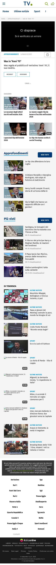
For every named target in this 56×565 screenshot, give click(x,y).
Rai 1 (15, 485)
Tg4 (41, 480)
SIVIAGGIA (31, 545)
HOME (3, 19)
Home (6, 11)
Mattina (41, 485)
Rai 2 (15, 496)
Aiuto (28, 553)
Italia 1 (15, 529)
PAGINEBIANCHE (8, 545)
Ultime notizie (21, 11)
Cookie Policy (32, 551)
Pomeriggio (41, 496)
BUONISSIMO (49, 545)
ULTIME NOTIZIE (36, 290)
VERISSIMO (23, 74)
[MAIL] (53, 3)
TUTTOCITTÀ (18, 545)
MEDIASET (10, 74)
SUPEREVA (28, 548)
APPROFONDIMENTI (14, 19)
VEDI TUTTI (45, 155)
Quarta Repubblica (15, 512)
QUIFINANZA (40, 545)
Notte (41, 518)
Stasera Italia (15, 502)
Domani (41, 529)
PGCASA (47, 543)
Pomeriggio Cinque (15, 523)
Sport (37, 11)
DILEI (25, 545)
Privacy (23, 551)
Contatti (16, 534)
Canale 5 (15, 518)
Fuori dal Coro (15, 491)
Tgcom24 (41, 512)
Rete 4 (15, 507)
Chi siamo (5, 551)
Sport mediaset (41, 523)
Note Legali (14, 551)
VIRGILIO (15, 543)
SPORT (32, 341)
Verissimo (15, 480)
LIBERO (8, 543)
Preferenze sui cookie (47, 551)
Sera (41, 507)
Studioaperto (41, 502)
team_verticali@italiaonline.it (23, 471)
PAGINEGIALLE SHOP (36, 543)
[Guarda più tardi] (47, 54)
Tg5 (41, 491)
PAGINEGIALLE (24, 543)
